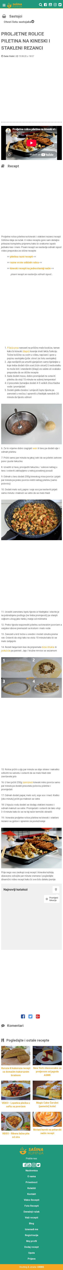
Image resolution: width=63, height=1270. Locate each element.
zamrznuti (28, 782)
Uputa (31, 1252)
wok (35, 448)
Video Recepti (31, 1200)
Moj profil (31, 1241)
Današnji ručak (32, 1211)
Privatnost (31, 1182)
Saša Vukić (9, 56)
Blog (31, 1223)
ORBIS (40, 1267)
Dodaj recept (31, 1247)
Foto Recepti (31, 1205)
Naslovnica (31, 1170)
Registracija (31, 1235)
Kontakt (31, 1194)
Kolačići (31, 1188)
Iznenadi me (31, 1229)
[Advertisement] (31, 89)
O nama (31, 1176)
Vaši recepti (31, 1217)
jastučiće (5, 650)
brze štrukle (48, 647)
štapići (26, 351)
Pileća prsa (13, 347)
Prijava (31, 1258)
